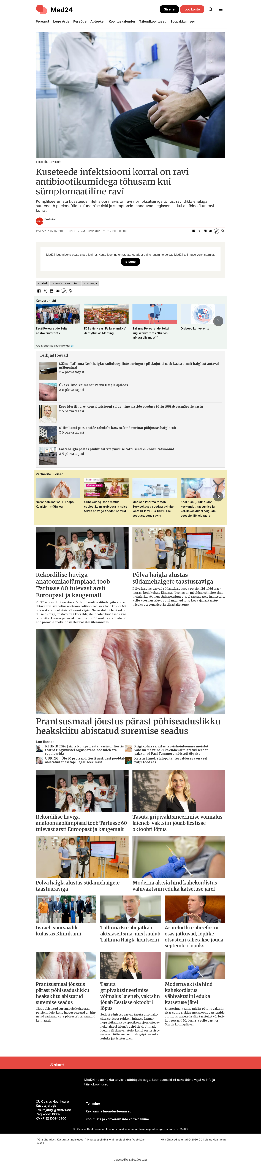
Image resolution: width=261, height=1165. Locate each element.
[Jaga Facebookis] (193, 231)
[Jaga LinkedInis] (205, 231)
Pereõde (79, 21)
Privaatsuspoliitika (96, 1139)
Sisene (169, 9)
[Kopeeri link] (216, 231)
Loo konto (192, 9)
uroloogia (90, 283)
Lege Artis (61, 21)
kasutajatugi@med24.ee (53, 1110)
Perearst (42, 21)
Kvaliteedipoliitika (120, 1139)
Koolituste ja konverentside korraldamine (117, 1119)
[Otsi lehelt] (210, 9)
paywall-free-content (65, 283)
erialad (42, 283)
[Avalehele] (98, 9)
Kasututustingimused (70, 1139)
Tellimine (93, 1103)
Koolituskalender (122, 21)
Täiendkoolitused (153, 21)
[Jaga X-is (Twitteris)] (199, 231)
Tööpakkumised (182, 21)
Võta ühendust (46, 1139)
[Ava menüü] (221, 9)
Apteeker (97, 21)
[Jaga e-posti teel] (210, 231)
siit (72, 345)
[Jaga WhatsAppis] (222, 231)
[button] (43, 321)
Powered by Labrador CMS (130, 1159)
